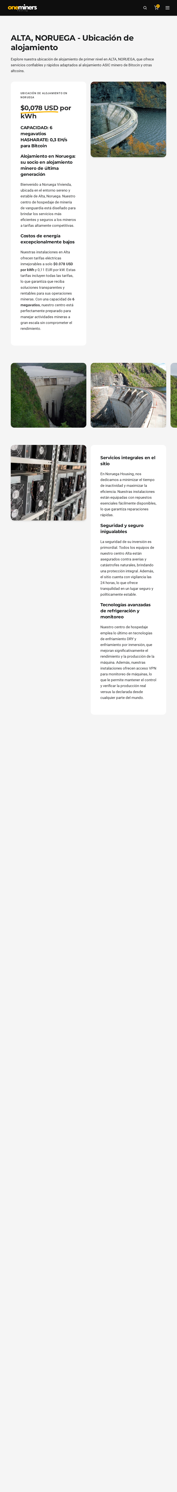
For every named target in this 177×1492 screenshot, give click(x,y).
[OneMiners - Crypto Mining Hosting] (22, 8)
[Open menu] (167, 7)
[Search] (145, 7)
